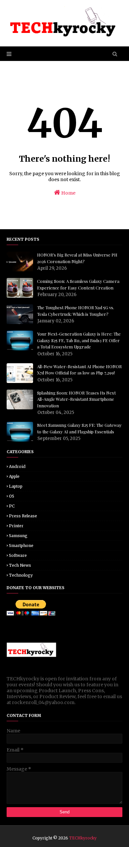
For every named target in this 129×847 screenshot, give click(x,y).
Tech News (20, 565)
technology (21, 575)
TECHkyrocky (83, 837)
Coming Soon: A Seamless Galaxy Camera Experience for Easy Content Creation (78, 284)
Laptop (15, 486)
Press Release (23, 515)
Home (67, 193)
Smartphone (21, 545)
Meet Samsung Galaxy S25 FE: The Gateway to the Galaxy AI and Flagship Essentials (79, 428)
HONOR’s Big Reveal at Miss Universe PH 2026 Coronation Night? (77, 258)
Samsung (18, 535)
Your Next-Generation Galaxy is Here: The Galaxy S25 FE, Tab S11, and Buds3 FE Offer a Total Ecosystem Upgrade (79, 340)
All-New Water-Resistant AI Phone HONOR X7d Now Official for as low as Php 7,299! (79, 370)
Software (18, 555)
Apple (14, 476)
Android (17, 466)
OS (11, 496)
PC (12, 506)
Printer (16, 525)
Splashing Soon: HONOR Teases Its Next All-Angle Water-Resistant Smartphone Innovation (76, 399)
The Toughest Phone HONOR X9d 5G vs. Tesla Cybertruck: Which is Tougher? (75, 311)
